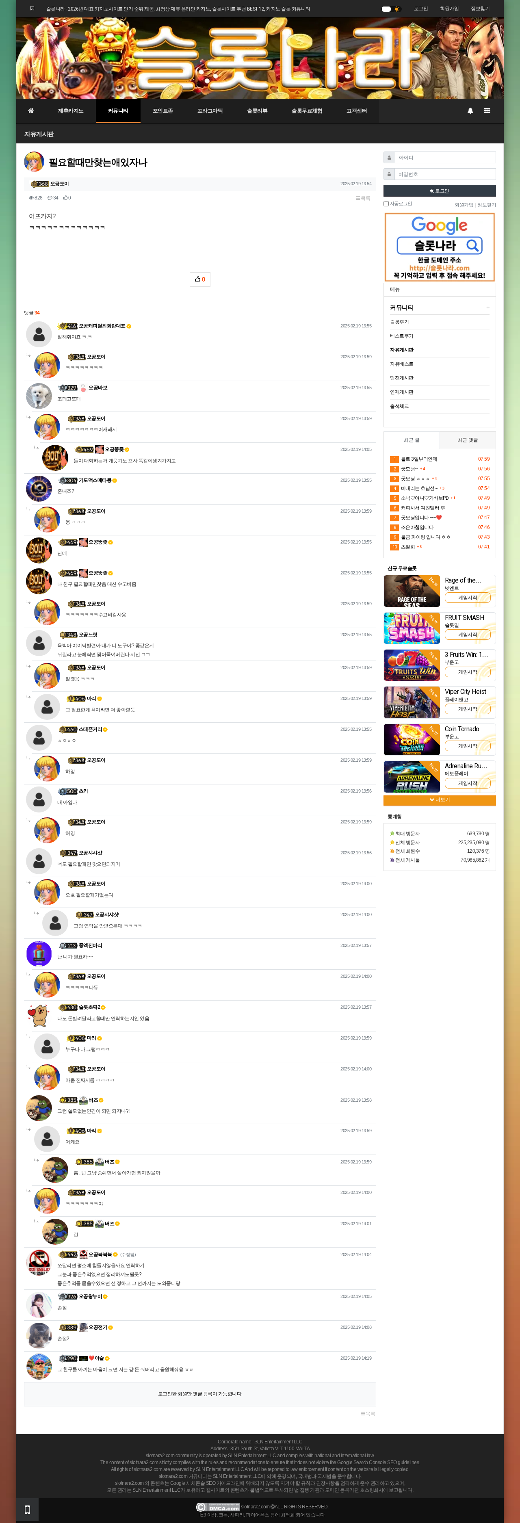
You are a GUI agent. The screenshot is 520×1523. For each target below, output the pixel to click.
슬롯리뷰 (257, 111)
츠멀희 (403, 547)
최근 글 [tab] (412, 440)
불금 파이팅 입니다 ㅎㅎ (422, 537)
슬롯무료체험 (307, 111)
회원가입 (449, 8)
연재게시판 (402, 392)
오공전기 (98, 1327)
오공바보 (98, 387)
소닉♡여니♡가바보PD (421, 498)
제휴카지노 (71, 111)
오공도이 (59, 183)
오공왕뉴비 (90, 1296)
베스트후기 (402, 336)
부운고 (452, 662)
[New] (412, 591)
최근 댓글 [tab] (467, 440)
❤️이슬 (96, 1358)
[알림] (470, 111)
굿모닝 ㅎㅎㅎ (412, 478)
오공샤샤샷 (90, 853)
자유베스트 (402, 364)
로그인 (421, 8)
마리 (91, 698)
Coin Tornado (462, 729)
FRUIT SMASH (464, 618)
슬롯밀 (452, 625)
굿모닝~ (406, 469)
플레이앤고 (456, 699)
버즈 (93, 1100)
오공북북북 (100, 1254)
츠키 (83, 791)
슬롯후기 (399, 322)
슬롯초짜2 (89, 1007)
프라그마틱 (210, 111)
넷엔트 (452, 588)
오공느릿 (88, 634)
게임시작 (467, 597)
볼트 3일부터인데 (415, 459)
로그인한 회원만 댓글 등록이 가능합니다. (200, 1394)
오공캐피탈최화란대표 (102, 326)
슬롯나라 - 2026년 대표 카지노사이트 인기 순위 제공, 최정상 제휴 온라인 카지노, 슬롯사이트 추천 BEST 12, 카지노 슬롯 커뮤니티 (178, 9)
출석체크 (399, 406)
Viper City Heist (465, 691)
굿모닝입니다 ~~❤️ (418, 517)
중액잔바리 (90, 945)
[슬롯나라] (260, 58)
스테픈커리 (90, 729)
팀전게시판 (402, 378)
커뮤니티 (118, 111)
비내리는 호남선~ (416, 488)
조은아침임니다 (413, 527)
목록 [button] (365, 198)
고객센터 (357, 111)
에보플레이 (456, 773)
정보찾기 (480, 8)
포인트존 (163, 111)
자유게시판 (39, 133)
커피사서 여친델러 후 (419, 508)
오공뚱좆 (114, 449)
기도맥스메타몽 (95, 480)
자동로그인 (400, 203)
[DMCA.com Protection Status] (218, 1507)
